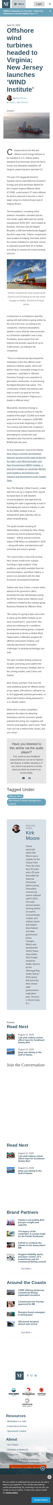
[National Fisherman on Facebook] (28, 1375)
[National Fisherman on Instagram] (31, 1375)
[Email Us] (23, 778)
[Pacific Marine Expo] (14, 1391)
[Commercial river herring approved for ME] (11, 1304)
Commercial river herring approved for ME (31, 1303)
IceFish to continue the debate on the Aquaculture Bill (31, 1245)
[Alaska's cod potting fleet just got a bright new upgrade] (11, 1222)
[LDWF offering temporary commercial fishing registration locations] (11, 1292)
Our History (12, 1445)
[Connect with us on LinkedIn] (29, 778)
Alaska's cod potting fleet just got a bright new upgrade (31, 1222)
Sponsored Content (16, 1431)
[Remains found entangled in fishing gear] (11, 1314)
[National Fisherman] (6, 4)
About (11, 1439)
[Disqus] (26, 1103)
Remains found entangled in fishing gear (31, 1313)
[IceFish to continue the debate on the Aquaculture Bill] (11, 1245)
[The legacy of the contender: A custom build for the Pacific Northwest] (11, 1234)
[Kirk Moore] (9, 98)
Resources (16, 1416)
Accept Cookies (41, 1500)
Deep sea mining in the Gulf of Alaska (30, 1053)
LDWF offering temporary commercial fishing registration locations (31, 1292)
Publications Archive (17, 1426)
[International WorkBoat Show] (29, 1391)
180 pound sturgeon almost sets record (28, 1322)
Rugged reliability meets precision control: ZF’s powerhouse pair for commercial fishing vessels (32, 1258)
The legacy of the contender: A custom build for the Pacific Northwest (31, 1234)
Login (39, 4)
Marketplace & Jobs (16, 1421)
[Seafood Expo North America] (42, 1392)
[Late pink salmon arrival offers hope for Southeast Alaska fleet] (11, 1037)
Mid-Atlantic (22, 102)
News (12, 102)
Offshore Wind (15, 796)
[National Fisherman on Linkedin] (35, 1375)
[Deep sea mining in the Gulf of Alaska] (11, 1052)
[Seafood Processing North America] (27, 1402)
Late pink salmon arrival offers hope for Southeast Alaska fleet (31, 1040)
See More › (26, 1269)
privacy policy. (12, 1493)
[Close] (49, 1477)
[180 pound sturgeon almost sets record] (11, 1324)
